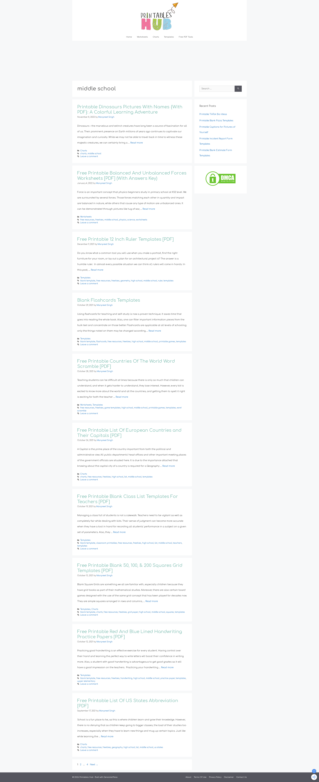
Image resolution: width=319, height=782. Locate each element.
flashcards (101, 342)
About (188, 777)
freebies (99, 220)
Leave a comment (89, 156)
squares (170, 612)
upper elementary (86, 681)
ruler (160, 281)
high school (136, 281)
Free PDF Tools (186, 37)
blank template (87, 281)
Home (129, 37)
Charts (156, 37)
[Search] (238, 89)
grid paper (133, 612)
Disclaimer (229, 777)
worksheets (141, 220)
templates (168, 281)
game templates (112, 408)
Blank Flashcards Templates (108, 300)
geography (117, 747)
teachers (177, 543)
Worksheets (142, 37)
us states (158, 747)
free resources (87, 220)
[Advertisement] (159, 59)
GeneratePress (111, 777)
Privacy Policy (215, 777)
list (125, 477)
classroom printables (106, 543)
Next (94, 764)
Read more (136, 142)
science (131, 220)
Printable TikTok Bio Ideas (213, 114)
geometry (125, 281)
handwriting (126, 678)
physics (122, 220)
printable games (167, 342)
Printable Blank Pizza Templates (216, 120)
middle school (94, 154)
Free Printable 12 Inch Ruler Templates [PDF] (125, 239)
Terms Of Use (200, 777)
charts (83, 154)
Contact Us (241, 777)
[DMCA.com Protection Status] (220, 185)
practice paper (167, 678)
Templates (169, 37)
